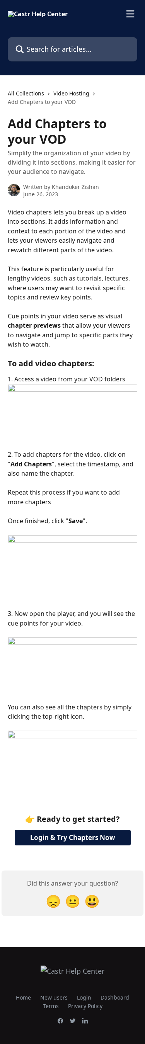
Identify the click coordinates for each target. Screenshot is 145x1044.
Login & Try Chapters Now (72, 837)
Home (23, 997)
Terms (51, 1006)
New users (54, 997)
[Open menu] (130, 14)
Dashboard (115, 997)
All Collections (26, 93)
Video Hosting (71, 93)
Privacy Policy (85, 1006)
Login (84, 997)
